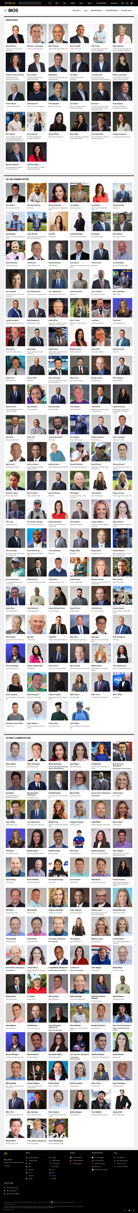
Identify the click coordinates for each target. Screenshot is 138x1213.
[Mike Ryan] (79, 624)
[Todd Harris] (101, 394)
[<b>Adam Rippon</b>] (15, 1013)
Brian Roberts (11, 46)
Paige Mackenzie (55, 522)
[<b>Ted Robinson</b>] (37, 1013)
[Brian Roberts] (15, 33)
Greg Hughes (118, 104)
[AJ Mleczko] (79, 955)
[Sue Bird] (58, 221)
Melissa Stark (96, 666)
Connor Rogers (118, 608)
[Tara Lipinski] (101, 480)
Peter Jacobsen (119, 437)
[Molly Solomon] (122, 33)
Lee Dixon (95, 320)
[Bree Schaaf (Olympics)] (122, 1013)
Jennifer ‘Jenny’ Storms (15, 75)
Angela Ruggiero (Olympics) (55, 1026)
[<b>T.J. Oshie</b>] (37, 984)
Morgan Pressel (97, 579)
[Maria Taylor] (79, 682)
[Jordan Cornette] (15, 307)
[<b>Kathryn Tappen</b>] (79, 1070)
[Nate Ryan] (101, 624)
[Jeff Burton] (37, 250)
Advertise (6, 1202)
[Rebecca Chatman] (122, 62)
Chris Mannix (75, 522)
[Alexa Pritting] (58, 121)
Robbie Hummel (97, 437)
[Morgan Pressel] (101, 567)
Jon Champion (118, 263)
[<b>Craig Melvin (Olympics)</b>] (58, 955)
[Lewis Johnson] (37, 451)
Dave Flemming (54, 378)
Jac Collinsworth (55, 291)
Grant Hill (30, 437)
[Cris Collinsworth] (37, 279)
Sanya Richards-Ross (57, 608)
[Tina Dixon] (122, 307)
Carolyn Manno (97, 522)
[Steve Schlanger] (15, 653)
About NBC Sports (96, 10)
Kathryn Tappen (55, 694)
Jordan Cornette (12, 320)
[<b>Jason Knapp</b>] (15, 926)
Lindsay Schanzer (119, 134)
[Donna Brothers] (15, 250)
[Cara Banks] (101, 192)
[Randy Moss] (101, 538)
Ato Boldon (95, 234)
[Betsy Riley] (79, 121)
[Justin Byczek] (101, 62)
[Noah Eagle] (37, 336)
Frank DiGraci (11, 104)
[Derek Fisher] (37, 365)
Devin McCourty (33, 551)
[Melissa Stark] (101, 653)
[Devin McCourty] (37, 538)
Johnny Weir (53, 723)
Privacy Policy (47, 1202)
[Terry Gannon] (122, 365)
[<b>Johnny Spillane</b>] (37, 1070)
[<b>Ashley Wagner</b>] (79, 1099)
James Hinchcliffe (55, 437)
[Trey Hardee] (79, 394)
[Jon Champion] (122, 250)
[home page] (10, 3)
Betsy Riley (74, 134)
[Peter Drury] (15, 336)
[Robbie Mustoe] (122, 538)
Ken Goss (95, 104)
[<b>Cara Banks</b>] (79, 751)
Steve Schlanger (12, 666)
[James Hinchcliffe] (58, 424)
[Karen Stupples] (15, 682)
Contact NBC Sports (111, 10)
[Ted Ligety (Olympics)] (58, 926)
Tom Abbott (10, 205)
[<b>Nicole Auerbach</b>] (58, 751)
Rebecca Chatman (120, 75)
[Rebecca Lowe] (122, 480)
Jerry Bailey (74, 205)
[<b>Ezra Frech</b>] (79, 838)
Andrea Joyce (54, 464)
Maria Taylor (74, 694)
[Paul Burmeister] (58, 250)
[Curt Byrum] (79, 250)
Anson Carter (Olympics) (101, 793)
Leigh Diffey (53, 320)
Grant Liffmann (54, 493)
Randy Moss (96, 551)
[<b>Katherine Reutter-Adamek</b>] (101, 984)
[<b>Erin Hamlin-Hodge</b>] (58, 867)
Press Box (35, 1202)
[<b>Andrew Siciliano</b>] (101, 1042)
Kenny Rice (10, 608)
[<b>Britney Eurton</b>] (37, 838)
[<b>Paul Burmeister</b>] (58, 780)
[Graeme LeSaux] (15, 480)
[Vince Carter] (101, 250)
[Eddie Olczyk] (37, 567)
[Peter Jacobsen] (122, 424)
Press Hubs (76, 10)
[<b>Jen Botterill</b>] (101, 751)
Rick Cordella (75, 46)
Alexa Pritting (54, 134)
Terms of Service (71, 1202)
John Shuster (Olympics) (79, 1054)
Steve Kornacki (118, 464)
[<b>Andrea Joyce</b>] (101, 897)
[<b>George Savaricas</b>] (101, 1013)
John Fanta (95, 349)
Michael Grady (54, 407)
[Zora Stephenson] (122, 653)
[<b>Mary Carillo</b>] (79, 780)
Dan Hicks (9, 437)
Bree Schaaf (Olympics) (122, 1025)
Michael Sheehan (12, 164)
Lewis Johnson (33, 464)
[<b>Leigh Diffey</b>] (101, 809)
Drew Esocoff (32, 104)
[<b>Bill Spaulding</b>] (15, 1070)
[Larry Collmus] (101, 279)
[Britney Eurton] (79, 336)
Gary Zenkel (31, 75)
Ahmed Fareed (118, 349)
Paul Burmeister (55, 263)
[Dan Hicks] (15, 424)
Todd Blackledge (76, 234)
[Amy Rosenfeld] (101, 121)
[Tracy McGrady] (58, 538)
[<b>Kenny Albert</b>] (15, 751)
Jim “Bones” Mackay (35, 522)
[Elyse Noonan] (37, 121)
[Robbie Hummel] (101, 424)
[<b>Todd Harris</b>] (101, 867)
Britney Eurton (75, 349)
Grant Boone (117, 234)
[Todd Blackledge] (79, 221)
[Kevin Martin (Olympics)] (15, 955)
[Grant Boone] (122, 221)
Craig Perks (53, 579)
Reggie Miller (75, 551)
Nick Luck (9, 522)
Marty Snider (75, 666)
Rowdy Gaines (96, 378)
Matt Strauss (53, 46)
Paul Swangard (33, 694)
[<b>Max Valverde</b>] (37, 1099)
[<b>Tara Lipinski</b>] (79, 926)
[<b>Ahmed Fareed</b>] (58, 838)
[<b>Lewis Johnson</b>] (79, 897)
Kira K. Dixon (75, 320)
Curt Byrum (74, 263)
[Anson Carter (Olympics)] (101, 780)
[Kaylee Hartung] (122, 394)
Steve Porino (118, 579)
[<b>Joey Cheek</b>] (15, 809)
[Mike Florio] (79, 365)
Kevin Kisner (96, 464)
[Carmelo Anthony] (37, 192)
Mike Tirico (95, 694)
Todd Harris (95, 407)
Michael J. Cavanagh (35, 46)
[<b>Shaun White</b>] (15, 1128)
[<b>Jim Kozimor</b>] (37, 926)
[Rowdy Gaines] (101, 365)
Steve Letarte (32, 493)
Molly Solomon (118, 46)
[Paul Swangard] (37, 682)
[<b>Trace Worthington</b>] (58, 1128)
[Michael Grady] (58, 394)
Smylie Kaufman (76, 464)
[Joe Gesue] (79, 91)
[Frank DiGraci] (15, 91)
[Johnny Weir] (58, 710)
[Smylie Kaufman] (79, 451)
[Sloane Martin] (122, 509)
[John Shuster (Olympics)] (79, 1042)
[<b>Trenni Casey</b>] (122, 780)
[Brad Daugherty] (37, 307)
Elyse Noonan (32, 134)
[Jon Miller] (79, 62)
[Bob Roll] (37, 624)
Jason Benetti (32, 234)
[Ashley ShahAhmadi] (37, 653)
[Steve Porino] (122, 567)
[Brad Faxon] (15, 365)
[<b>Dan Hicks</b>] (15, 897)
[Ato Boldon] (101, 221)
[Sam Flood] (101, 33)
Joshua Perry (75, 579)
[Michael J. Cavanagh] (37, 33)
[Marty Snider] (79, 653)
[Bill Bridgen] (58, 62)
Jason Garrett (11, 407)
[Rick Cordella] (79, 33)
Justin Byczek (96, 75)
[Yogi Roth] (58, 624)
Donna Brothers (12, 263)
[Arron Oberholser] (15, 567)
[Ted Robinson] (101, 595)
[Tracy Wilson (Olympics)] (37, 1128)
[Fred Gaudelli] (58, 91)
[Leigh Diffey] (58, 307)
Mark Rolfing (10, 637)
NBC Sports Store (28, 1202)
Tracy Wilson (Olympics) (36, 1141)
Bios (85, 10)
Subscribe (7, 1165)
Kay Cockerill (11, 291)
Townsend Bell (118, 205)
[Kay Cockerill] (15, 279)
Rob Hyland (10, 134)
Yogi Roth (52, 637)
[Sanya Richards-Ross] (58, 595)
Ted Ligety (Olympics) (57, 939)
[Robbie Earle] (58, 336)
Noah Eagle (31, 349)
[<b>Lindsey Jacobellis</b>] (58, 897)
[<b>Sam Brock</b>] (15, 780)
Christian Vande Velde (14, 723)
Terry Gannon (118, 378)
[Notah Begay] (15, 221)
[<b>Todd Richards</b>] (122, 984)
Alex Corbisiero (119, 291)
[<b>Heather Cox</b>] (58, 809)
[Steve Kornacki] (122, 451)
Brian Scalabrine (119, 637)
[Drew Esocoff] (37, 91)
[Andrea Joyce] (58, 451)
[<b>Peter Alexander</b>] (37, 751)
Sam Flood (95, 46)
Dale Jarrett (10, 464)
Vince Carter (96, 263)
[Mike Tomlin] (122, 682)
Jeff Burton (31, 263)
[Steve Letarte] (37, 480)
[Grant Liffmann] (58, 480)
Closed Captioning (17, 1202)
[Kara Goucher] (37, 394)
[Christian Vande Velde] (15, 710)
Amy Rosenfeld (97, 134)
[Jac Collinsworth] (58, 279)
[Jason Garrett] (15, 394)
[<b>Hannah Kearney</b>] (122, 897)
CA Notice (65, 1202)
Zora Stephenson (119, 666)
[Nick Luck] (15, 509)
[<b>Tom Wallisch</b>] (101, 1099)
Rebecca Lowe (118, 493)
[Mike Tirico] (101, 682)
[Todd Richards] (37, 595)
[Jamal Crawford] (79, 279)
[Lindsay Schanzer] (122, 121)
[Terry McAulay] (15, 538)
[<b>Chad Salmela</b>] (79, 1013)
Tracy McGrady (54, 551)
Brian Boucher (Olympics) (118, 765)
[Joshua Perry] (79, 567)
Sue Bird (52, 234)
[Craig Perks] (58, 567)
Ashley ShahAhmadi (34, 666)
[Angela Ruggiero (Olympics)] (58, 1013)
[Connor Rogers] (122, 595)
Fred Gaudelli (54, 104)
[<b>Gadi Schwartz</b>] (37, 1042)
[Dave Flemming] (58, 365)
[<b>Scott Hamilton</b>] (37, 867)
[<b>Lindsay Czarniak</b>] (79, 809)
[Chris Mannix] (79, 509)
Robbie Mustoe (118, 551)
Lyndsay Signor (33, 164)
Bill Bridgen (53, 75)
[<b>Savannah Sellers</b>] (58, 1042)
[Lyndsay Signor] (37, 152)
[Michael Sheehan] (15, 152)
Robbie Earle (53, 349)
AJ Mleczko (74, 968)
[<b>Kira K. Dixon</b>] (122, 809)
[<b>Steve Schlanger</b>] (15, 1042)
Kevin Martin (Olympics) (15, 968)
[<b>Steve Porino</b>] (58, 984)
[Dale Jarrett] (15, 451)
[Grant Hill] (37, 424)
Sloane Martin (118, 522)
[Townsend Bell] (122, 192)
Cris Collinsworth (33, 291)
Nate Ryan (95, 637)
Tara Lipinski (96, 493)
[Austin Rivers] (79, 595)
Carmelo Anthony (34, 205)
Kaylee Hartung (119, 407)
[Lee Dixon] (101, 307)
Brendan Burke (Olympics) (32, 794)
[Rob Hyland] (15, 121)
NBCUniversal (12, 1204)
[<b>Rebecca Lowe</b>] (101, 926)
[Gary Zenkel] (37, 62)
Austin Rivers (75, 608)
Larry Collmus (96, 291)
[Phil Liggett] (79, 480)
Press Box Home (126, 10)
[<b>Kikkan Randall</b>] (79, 984)
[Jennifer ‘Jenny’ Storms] (15, 62)
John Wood (74, 723)
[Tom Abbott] (15, 192)
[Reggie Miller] (79, 538)
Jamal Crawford (76, 291)
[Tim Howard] (79, 424)
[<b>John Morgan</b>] (101, 955)
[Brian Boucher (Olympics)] (122, 751)
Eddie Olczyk (32, 579)
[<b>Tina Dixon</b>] (15, 838)
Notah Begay (11, 234)
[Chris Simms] (58, 653)
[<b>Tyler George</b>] (15, 867)
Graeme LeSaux (12, 493)
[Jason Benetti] (37, 221)
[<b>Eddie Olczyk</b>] (15, 984)
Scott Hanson (75, 880)
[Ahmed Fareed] (122, 336)
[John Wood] (79, 710)
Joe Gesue (74, 104)
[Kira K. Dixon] (79, 307)
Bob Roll (30, 637)
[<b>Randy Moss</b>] (122, 955)
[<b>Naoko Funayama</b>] (101, 838)
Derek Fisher (32, 378)
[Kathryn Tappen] (58, 682)
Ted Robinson (96, 608)
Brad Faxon (10, 378)
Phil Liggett (74, 493)
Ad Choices (40, 1202)
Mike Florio (74, 378)
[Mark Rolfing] (15, 624)
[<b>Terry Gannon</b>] (122, 838)
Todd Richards (32, 608)
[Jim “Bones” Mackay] (37, 509)
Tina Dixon (117, 320)
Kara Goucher (32, 407)
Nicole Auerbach (55, 205)
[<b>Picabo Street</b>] (58, 1070)
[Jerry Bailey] (79, 192)
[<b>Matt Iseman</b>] (37, 897)
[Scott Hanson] (79, 867)
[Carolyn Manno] (101, 509)
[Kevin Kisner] (101, 451)
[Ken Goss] (101, 91)
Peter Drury (10, 349)
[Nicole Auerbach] (58, 192)
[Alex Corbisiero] (122, 279)
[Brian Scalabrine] (122, 624)
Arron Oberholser (12, 579)
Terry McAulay (11, 551)
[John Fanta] (101, 336)
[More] (122, 3)
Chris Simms (53, 666)
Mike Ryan (74, 637)
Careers (10, 1202)
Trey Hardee (75, 407)
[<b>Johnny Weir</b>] (122, 1099)
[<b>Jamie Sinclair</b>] (122, 1042)
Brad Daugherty (33, 320)
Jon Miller (73, 75)
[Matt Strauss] (58, 33)
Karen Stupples (12, 694)
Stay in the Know (8, 1159)
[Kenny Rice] (15, 595)
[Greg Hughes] (122, 91)
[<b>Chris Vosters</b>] (37, 710)
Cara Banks (95, 205)
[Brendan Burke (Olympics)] (37, 780)
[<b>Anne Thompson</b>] (122, 1070)
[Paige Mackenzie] (58, 509)
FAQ (22, 1202)
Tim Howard (74, 437)
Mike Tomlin (117, 694)
